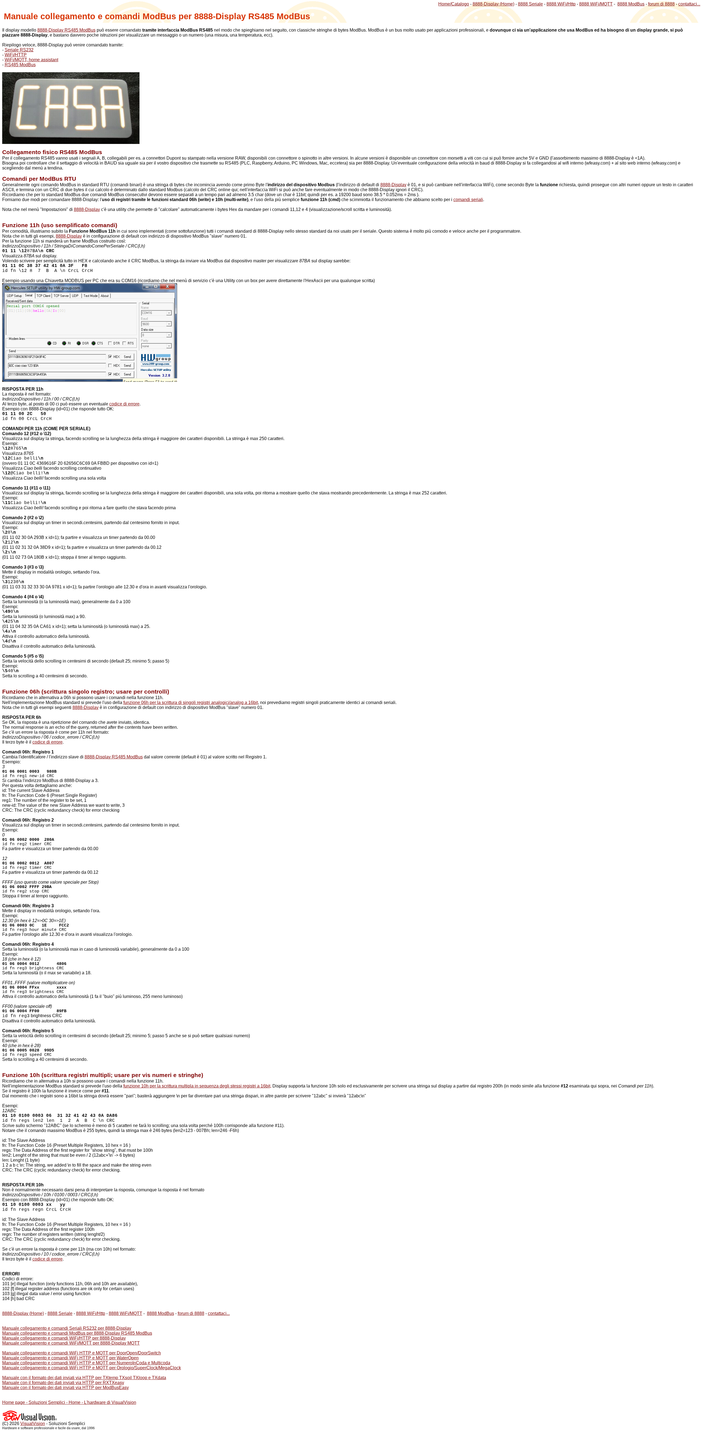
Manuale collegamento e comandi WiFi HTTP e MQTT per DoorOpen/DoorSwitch (81, 1353)
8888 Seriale (530, 4)
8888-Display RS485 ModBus (66, 30)
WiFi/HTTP (16, 54)
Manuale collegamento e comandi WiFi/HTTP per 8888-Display (64, 1338)
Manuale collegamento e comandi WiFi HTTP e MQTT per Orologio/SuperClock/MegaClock (91, 1367)
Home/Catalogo (453, 4)
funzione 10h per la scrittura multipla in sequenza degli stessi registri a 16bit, (197, 1086)
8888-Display (393, 184)
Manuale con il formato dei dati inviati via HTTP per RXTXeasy (63, 1382)
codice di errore (124, 404)
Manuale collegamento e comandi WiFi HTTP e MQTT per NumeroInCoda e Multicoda (86, 1363)
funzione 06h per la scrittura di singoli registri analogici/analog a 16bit (190, 702)
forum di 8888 (661, 4)
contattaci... (689, 4)
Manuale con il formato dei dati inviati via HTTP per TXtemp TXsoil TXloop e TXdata (84, 1377)
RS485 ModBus (20, 64)
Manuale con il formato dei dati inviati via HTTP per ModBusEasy (65, 1387)
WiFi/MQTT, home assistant (31, 59)
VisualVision (32, 1423)
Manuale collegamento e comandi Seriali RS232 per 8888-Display (66, 1328)
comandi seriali (468, 199)
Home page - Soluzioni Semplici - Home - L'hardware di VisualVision (69, 1402)
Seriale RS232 (19, 50)
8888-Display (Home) (493, 4)
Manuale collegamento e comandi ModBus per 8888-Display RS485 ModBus (77, 1333)
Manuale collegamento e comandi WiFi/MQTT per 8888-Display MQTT (71, 1343)
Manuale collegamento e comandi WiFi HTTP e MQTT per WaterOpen (70, 1358)
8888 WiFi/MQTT (596, 4)
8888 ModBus (631, 4)
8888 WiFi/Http (561, 4)
